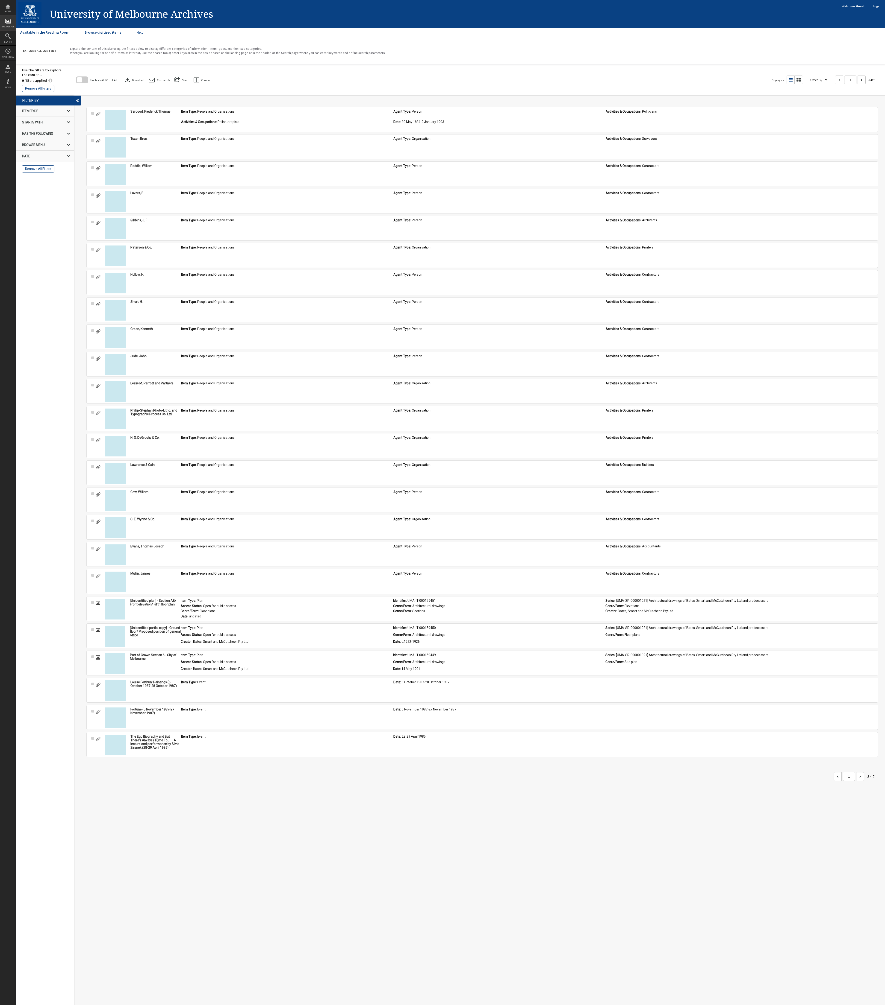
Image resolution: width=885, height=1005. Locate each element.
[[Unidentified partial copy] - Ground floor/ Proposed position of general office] (115, 636)
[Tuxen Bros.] (115, 147)
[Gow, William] (115, 500)
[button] (159, 80)
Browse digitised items (103, 32)
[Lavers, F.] (115, 201)
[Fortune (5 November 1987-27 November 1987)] (115, 717)
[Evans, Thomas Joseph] (115, 554)
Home (8, 11)
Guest (860, 6)
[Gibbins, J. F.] (115, 228)
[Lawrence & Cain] (115, 473)
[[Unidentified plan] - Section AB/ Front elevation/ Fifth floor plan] (115, 609)
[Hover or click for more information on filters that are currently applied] (50, 80)
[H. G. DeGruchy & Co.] (115, 446)
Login (8, 72)
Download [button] (134, 79)
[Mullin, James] (115, 582)
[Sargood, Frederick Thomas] (115, 120)
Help (140, 32)
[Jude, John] (115, 364)
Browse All (8, 26)
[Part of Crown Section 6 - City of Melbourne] (115, 663)
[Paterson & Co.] (115, 255)
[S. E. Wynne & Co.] (115, 527)
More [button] (8, 87)
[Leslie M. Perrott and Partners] (115, 391)
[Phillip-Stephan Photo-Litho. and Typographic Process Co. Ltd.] (115, 419)
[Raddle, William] (115, 174)
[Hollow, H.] (115, 283)
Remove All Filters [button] (38, 88)
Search (8, 41)
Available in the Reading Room (44, 32)
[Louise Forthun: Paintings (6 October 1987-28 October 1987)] (115, 690)
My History (8, 57)
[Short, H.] (115, 310)
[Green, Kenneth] (115, 337)
